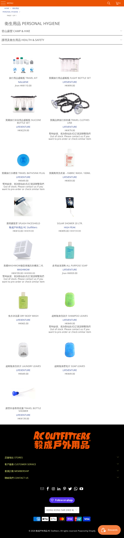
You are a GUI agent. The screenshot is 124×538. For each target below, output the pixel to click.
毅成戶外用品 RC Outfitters (47, 530)
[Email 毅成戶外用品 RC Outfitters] (42, 489)
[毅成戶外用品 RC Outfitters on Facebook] (47, 489)
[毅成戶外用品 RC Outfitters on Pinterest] (64, 489)
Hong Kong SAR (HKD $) (60, 510)
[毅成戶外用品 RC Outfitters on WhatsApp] (75, 489)
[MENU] (1, 3)
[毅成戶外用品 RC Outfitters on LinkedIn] (59, 489)
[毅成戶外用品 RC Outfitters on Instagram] (53, 489)
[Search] (109, 3)
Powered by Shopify (86, 530)
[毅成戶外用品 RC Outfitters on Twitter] (70, 489)
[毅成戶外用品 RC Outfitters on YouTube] (81, 489)
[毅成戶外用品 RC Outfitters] (62, 3)
